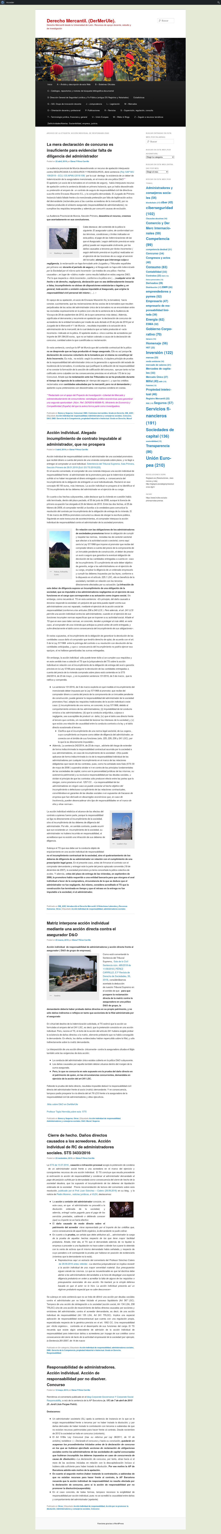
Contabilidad (156, 271)
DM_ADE (129, 413)
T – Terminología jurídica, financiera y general (67, 116)
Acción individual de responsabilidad (71, 415)
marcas (152, 357)
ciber (167, 202)
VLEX (95, 1194)
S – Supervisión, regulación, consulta (137, 110)
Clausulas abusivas (156, 218)
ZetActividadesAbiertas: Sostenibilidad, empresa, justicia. (73, 123)
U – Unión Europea (100, 116)
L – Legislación (113, 103)
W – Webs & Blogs (121, 116)
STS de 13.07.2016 (59, 1164)
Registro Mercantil (158, 398)
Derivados (154, 283)
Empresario (157, 301)
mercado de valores (158, 364)
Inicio (50, 84)
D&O (49, 418)
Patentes (151, 385)
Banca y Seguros (65, 413)
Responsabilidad (54, 1353)
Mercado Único (157, 377)
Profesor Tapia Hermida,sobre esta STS (67, 1111)
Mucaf (129, 418)
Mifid (152, 381)
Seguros (96, 1121)
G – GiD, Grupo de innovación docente (64, 103)
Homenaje (157, 343)
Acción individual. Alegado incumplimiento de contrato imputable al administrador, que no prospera (84, 438)
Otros (58, 908)
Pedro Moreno (64, 1194)
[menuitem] (2, 2)
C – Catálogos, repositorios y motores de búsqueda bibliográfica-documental (81, 90)
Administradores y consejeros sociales (105, 415)
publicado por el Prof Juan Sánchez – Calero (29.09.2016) (87, 1190)
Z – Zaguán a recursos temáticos (148, 116)
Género (151, 339)
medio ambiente (155, 361)
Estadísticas (139, 97)
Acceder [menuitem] (10, 2)
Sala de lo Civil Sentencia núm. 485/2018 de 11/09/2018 (117, 965)
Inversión (159, 352)
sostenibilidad (154, 441)
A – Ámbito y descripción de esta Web (74, 84)
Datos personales (154, 279)
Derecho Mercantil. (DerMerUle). (81, 20)
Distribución (153, 287)
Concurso (127, 415)
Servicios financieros (158, 416)
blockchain (153, 202)
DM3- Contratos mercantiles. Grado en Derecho (103, 413)
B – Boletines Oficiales (105, 84)
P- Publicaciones (92, 110)
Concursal (78, 413)
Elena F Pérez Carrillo (80, 161)
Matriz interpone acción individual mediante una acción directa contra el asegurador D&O (81, 928)
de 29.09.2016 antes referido (73, 1263)
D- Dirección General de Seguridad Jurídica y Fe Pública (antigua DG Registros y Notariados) (88, 97)
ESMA (152, 324)
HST (150, 347)
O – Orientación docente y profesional (64, 110)
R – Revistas (110, 110)
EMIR (167, 287)
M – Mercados (130, 103)
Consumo (156, 267)
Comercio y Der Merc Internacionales (158, 228)
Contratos (153, 275)
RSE (149, 403)
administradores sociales (114, 908)
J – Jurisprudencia (94, 103)
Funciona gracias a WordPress (110, 1523)
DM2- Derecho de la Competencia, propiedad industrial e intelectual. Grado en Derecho (89, 418)
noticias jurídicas (80, 1194)
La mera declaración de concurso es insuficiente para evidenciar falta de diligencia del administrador (80, 150)
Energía (155, 319)
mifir (162, 381)
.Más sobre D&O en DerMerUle (62, 1104)
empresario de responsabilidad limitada (158, 310)
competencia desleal (159, 249)
